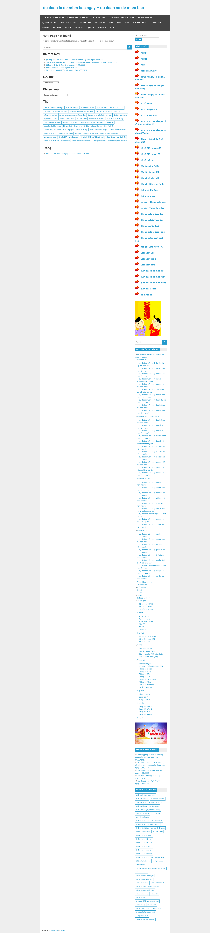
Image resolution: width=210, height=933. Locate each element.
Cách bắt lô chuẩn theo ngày (53, 108)
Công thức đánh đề (50, 115)
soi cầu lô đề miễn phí (51, 140)
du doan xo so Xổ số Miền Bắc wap (100, 115)
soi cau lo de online (50, 133)
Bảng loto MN (144, 700)
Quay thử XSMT (145, 712)
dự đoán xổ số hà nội (70, 122)
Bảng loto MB (144, 694)
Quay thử (102, 28)
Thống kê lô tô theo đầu (152, 214)
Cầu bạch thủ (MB (146, 649)
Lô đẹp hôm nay (96, 126)
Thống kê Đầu (144, 674)
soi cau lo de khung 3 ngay (98, 130)
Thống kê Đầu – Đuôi (147, 679)
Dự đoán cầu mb (100, 18)
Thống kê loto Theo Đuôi (152, 220)
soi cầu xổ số (65, 140)
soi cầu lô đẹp (110, 137)
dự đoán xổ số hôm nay (87, 122)
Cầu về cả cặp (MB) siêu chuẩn (151, 654)
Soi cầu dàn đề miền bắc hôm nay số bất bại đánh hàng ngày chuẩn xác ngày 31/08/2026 (81, 62)
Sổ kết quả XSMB (146, 604)
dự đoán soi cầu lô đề (67, 119)
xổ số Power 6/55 (149, 115)
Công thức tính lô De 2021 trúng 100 (108, 111)
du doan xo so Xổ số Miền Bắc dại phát (72, 115)
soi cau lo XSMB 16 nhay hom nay (86, 133)
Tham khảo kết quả (68, 23)
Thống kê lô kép (145, 671)
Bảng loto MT (144, 697)
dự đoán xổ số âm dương (52, 126)
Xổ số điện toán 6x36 (151, 148)
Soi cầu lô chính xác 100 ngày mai (92, 137)
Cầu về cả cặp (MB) (150, 178)
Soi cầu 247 (63, 137)
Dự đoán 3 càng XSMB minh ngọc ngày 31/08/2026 (66, 70)
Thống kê (79, 28)
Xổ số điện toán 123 (150, 154)
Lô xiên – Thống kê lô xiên (153, 202)
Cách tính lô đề (102, 108)
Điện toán (57, 28)
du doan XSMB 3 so (120, 115)
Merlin (63, 930)
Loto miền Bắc (147, 253)
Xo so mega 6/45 (149, 109)
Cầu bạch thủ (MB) (150, 166)
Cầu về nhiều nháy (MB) (152, 184)
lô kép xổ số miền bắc (81, 126)
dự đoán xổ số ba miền (96, 119)
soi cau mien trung (50, 137)
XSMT (127, 23)
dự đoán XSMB (81, 119)
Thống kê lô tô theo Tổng (153, 232)
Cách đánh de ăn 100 (116, 108)
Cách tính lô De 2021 (87, 108)
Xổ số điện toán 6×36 (147, 636)
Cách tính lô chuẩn (72, 108)
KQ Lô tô (90, 28)
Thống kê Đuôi (144, 677)
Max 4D (142, 627)
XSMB (111, 23)
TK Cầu (68, 28)
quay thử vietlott (148, 288)
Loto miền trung (148, 259)
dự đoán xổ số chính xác (52, 122)
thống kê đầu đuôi (149, 190)
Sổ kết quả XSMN (146, 609)
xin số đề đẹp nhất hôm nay (117, 140)
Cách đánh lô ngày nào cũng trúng (55, 111)
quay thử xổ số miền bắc (152, 271)
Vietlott (45, 28)
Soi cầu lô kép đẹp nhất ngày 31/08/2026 (62, 68)
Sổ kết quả (156, 23)
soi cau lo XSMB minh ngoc (109, 133)
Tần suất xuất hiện (146, 685)
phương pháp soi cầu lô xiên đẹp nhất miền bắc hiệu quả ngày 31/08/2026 (75, 60)
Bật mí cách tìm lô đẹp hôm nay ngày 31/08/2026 (65, 65)
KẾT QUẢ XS (100, 23)
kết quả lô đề (67, 126)
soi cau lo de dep (81, 130)
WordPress (54, 930)
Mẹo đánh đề (108, 126)
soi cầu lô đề (121, 137)
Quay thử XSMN (145, 709)
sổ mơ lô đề (146, 295)
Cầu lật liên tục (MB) (150, 172)
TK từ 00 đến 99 (145, 687)
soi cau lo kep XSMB (66, 133)
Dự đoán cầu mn (49, 23)
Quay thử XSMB (145, 707)
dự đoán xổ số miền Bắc (105, 122)
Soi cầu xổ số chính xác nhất (81, 140)
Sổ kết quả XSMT (146, 607)
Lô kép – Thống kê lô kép (152, 208)
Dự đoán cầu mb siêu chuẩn (122, 18)
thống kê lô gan (148, 196)
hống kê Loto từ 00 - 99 (152, 247)
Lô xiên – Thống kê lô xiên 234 (151, 666)
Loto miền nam (148, 265)
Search (138, 39)
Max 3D (142, 624)
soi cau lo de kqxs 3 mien (118, 130)
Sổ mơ (112, 28)
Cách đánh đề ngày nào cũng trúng (82, 111)
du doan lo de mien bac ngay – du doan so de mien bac (93, 7)
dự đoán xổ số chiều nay (115, 119)
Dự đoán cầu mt (145, 18)
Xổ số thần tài (147, 160)
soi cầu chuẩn (73, 137)
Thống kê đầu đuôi (99, 140)
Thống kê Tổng (145, 682)
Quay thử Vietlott (145, 714)
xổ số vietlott (147, 103)
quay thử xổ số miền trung (153, 282)
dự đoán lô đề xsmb (50, 119)
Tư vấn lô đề (85, 23)
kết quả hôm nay (140, 23)
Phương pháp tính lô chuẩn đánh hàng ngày (59, 130)
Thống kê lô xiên (145, 669)
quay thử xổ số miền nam (153, 277)
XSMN (119, 23)
